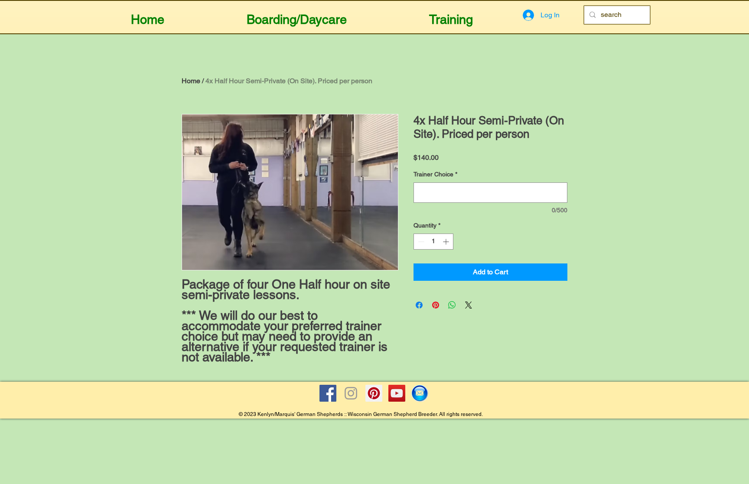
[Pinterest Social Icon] (373, 393)
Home (191, 81)
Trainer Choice (435, 174)
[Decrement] (420, 241)
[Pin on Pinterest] (435, 305)
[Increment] (446, 241)
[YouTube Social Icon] (396, 393)
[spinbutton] (433, 241)
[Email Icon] (419, 393)
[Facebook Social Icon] (327, 393)
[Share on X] (468, 305)
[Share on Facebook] (419, 305)
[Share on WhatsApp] (452, 305)
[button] (296, 15)
